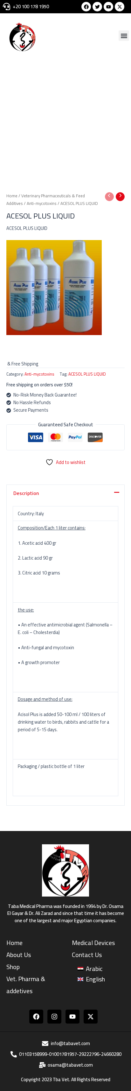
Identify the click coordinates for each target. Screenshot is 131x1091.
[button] (124, 35)
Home (11, 196)
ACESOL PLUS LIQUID (87, 374)
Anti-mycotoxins (42, 203)
